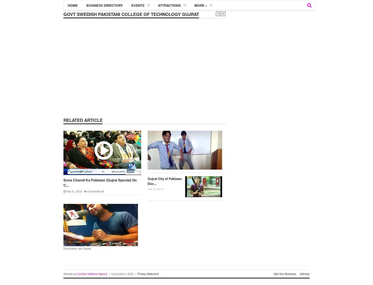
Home (73, 5)
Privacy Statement (148, 274)
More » (200, 5)
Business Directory (104, 5)
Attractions (169, 5)
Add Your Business (285, 274)
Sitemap (305, 274)
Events (137, 5)
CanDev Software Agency (92, 274)
